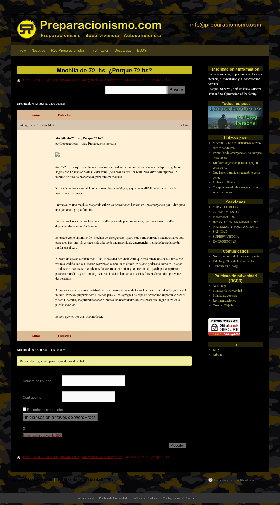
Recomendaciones (224, 300)
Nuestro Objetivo (224, 305)
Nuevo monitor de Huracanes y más (236, 256)
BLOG (142, 50)
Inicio (22, 50)
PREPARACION (224, 216)
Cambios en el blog (225, 266)
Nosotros (38, 50)
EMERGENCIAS (224, 241)
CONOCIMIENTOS (226, 211)
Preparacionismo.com (32, 480)
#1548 (185, 125)
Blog (216, 349)
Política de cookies (225, 295)
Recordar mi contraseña (45, 410)
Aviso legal (220, 285)
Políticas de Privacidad (227, 290)
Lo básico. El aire (224, 182)
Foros (27, 79)
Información (100, 50)
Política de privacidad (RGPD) (85, 480)
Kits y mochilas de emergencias (102, 79)
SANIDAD (220, 231)
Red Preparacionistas (68, 50)
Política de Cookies (144, 498)
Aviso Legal (86, 498)
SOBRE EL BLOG (225, 207)
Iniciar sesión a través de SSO (42, 435)
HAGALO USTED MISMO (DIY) (236, 221)
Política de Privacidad (113, 498)
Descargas (123, 50)
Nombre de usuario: (37, 381)
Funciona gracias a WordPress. (234, 480)
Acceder (177, 445)
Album (217, 354)
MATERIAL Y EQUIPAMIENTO (56, 79)
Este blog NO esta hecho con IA (234, 261)
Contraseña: (32, 397)
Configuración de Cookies (180, 498)
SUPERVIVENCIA (226, 236)
